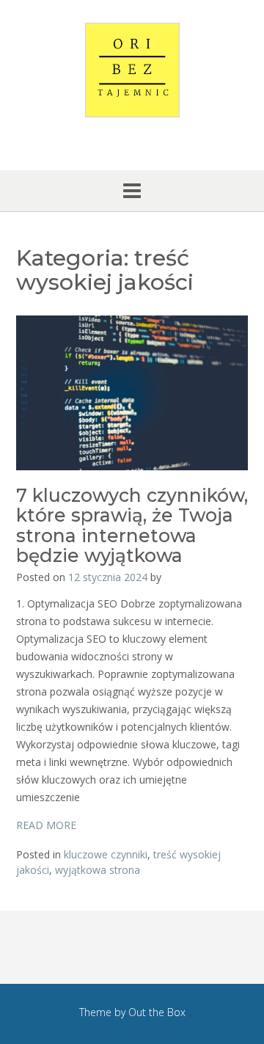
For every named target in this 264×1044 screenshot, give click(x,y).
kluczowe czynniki (105, 854)
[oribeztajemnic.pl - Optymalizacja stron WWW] (132, 70)
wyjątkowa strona (97, 870)
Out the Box (157, 1012)
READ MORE (46, 825)
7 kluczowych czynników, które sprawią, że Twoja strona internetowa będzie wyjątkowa (132, 525)
